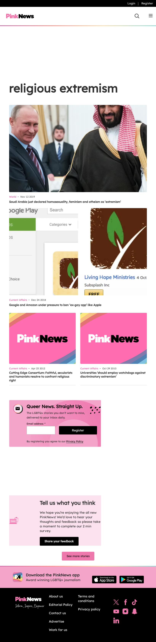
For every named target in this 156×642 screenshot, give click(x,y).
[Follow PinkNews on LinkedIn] (116, 621)
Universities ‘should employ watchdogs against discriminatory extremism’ (113, 374)
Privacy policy (89, 609)
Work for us (58, 630)
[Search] (137, 16)
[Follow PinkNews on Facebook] (125, 603)
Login (131, 3)
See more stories (78, 556)
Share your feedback (59, 541)
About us (56, 596)
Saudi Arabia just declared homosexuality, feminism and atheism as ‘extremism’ (65, 202)
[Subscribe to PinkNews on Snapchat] (134, 612)
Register (147, 3)
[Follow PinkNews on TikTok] (134, 603)
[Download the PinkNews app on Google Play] (131, 579)
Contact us (57, 613)
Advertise (56, 621)
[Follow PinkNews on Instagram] (125, 612)
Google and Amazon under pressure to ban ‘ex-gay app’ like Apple (55, 305)
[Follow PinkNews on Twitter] (116, 603)
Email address (41, 423)
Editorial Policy (60, 605)
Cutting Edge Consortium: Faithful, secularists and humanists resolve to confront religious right (40, 376)
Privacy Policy (74, 441)
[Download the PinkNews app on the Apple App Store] (104, 579)
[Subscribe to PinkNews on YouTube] (116, 612)
